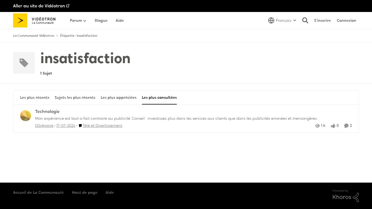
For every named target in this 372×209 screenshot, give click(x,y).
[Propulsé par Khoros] (346, 196)
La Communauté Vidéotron (33, 35)
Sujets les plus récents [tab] (75, 97)
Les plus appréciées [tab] (118, 97)
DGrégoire (44, 125)
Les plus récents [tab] (34, 97)
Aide (110, 192)
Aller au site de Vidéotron (39, 6)
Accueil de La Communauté (38, 192)
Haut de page (84, 192)
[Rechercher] (305, 20)
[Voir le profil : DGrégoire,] (25, 115)
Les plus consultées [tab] (159, 97)
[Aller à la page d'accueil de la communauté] (36, 20)
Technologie (47, 111)
